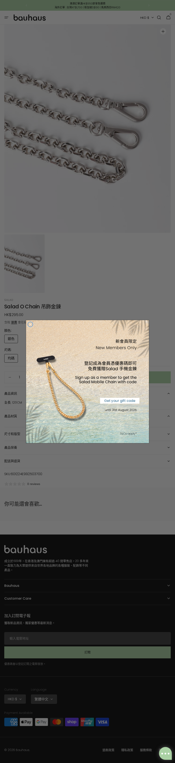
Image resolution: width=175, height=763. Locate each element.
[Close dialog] (30, 324)
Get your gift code (119, 400)
